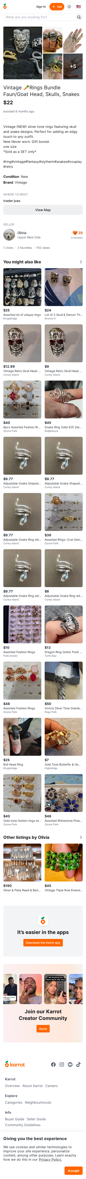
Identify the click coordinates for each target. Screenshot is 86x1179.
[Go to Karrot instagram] (61, 1064)
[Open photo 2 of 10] (52, 40)
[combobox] (39, 17)
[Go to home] (5, 7)
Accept (73, 1171)
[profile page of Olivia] (9, 235)
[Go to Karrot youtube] (70, 1064)
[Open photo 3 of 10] (73, 40)
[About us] (69, 6)
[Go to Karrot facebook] (53, 1064)
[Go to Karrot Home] (15, 1064)
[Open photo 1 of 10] (22, 53)
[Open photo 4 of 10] (52, 67)
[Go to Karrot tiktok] (78, 1064)
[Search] (79, 17)
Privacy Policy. (50, 1159)
